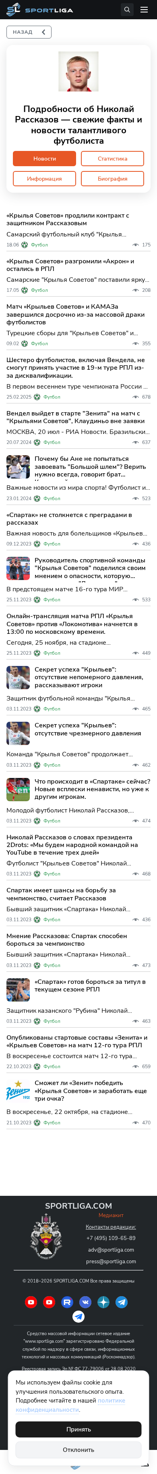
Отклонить (78, 1450)
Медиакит (111, 1215)
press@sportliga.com (111, 1261)
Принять (78, 1429)
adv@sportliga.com (111, 1250)
